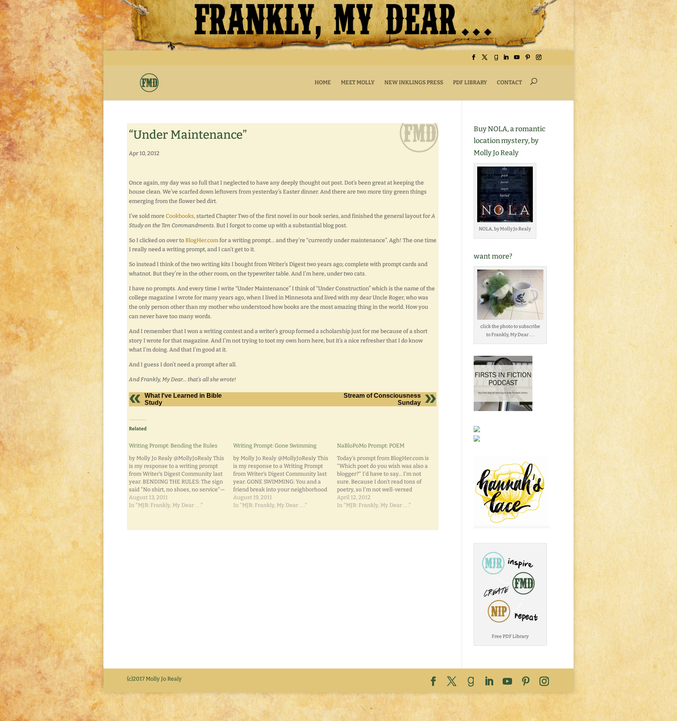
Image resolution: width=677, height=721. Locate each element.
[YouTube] (517, 59)
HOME (323, 82)
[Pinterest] (527, 59)
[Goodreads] (496, 60)
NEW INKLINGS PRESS (413, 82)
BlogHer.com (201, 240)
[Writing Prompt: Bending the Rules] (181, 475)
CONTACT (509, 82)
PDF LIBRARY (470, 82)
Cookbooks (180, 216)
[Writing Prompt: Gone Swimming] (285, 475)
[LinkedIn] (506, 59)
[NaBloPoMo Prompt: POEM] (389, 475)
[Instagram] (538, 59)
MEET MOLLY (358, 82)
